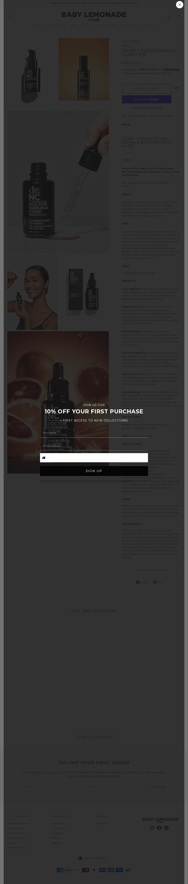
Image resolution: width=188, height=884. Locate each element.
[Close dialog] (179, 4)
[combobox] (46, 457)
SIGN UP (94, 471)
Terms (129, 482)
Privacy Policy (123, 482)
